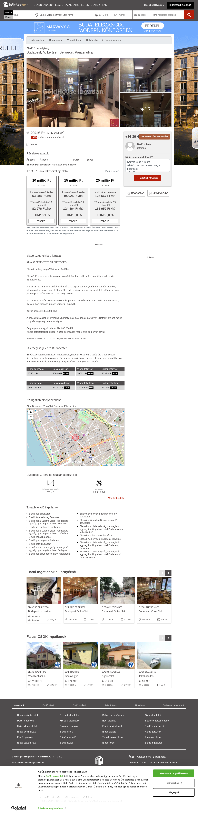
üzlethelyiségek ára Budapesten (47, 348)
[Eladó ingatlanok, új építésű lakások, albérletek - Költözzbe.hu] (99, 762)
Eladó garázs (109, 731)
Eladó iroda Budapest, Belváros (96, 535)
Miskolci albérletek (69, 720)
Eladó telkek (66, 731)
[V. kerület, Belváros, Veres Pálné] (44, 590)
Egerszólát (108, 676)
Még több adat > (116, 498)
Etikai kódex (159, 757)
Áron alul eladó (153, 737)
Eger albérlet (109, 720)
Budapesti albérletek (27, 715)
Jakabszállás (146, 676)
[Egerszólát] (117, 655)
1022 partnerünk (55, 776)
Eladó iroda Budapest (40, 537)
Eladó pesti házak (26, 731)
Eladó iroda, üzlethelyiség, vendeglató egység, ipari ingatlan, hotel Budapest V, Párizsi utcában (100, 554)
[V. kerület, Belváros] (117, 590)
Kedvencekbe (160, 193)
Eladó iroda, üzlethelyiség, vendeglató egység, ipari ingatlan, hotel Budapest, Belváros (99, 545)
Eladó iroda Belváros (39, 514)
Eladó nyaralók (25, 737)
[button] (30, 412)
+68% (34, 137)
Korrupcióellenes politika (164, 762)
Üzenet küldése (149, 178)
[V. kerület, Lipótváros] (154, 590)
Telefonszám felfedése (154, 136)
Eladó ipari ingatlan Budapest (44, 540)
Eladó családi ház (26, 742)
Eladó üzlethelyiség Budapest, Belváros (100, 539)
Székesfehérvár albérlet (157, 720)
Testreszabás (172, 783)
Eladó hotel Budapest (40, 544)
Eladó (8, 12)
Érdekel (41, 221)
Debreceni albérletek (113, 715)
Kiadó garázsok (153, 731)
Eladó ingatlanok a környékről (51, 572)
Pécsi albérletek (25, 720)
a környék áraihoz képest (51, 137)
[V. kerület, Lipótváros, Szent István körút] (80, 590)
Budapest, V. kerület (39, 611)
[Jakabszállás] (154, 655)
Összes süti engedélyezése (174, 773)
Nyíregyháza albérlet (28, 726)
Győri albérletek (153, 715)
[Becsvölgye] (80, 655)
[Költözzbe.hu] (16, 5)
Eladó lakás (108, 742)
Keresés (189, 14)
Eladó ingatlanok (153, 742)
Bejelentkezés (154, 5)
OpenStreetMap (117, 465)
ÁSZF (132, 757)
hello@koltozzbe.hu (42, 757)
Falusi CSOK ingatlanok (46, 637)
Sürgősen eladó (68, 737)
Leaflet (105, 465)
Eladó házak (63, 5)
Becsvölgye (71, 676)
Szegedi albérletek (69, 715)
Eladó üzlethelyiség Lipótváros (44, 527)
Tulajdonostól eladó (112, 737)
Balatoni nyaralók (69, 726)
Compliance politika (139, 762)
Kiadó (8, 17)
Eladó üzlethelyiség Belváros (44, 517)
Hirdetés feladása (180, 5)
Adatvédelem (144, 757)
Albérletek (81, 5)
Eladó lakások (43, 5)
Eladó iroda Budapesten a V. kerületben (49, 554)
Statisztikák (99, 5)
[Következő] (168, 573)
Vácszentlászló (37, 676)
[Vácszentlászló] (44, 655)
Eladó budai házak (154, 726)
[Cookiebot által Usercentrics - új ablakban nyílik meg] (18, 808)
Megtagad (174, 792)
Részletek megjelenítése (50, 808)
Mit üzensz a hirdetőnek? (139, 157)
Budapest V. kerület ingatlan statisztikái (52, 474)
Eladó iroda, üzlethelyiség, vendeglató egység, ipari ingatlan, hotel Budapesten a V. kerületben (101, 529)
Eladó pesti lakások (112, 726)
